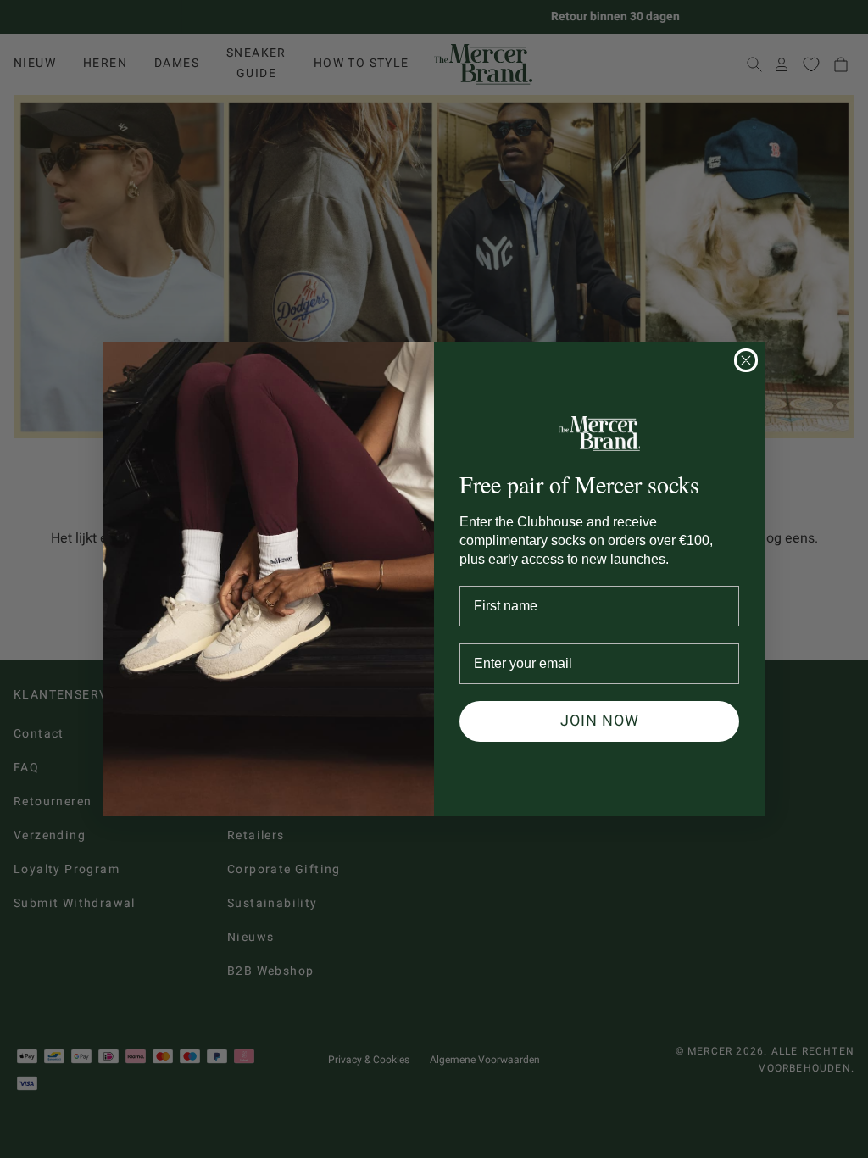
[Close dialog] (746, 360)
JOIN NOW (599, 721)
